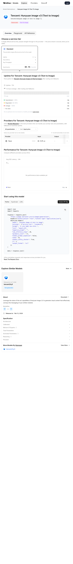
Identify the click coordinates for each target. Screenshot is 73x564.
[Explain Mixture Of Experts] (16, 327)
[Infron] (7, 3)
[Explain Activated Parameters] (18, 333)
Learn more (36, 111)
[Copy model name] (41, 18)
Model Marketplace (9, 9)
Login (67, 3)
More (67, 268)
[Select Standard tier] (20, 58)
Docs (43, 3)
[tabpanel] (36, 195)
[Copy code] (65, 209)
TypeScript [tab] (14, 202)
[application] (36, 175)
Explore (24, 3)
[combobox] (11, 129)
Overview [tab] (8, 33)
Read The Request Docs (11, 259)
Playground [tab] (18, 33)
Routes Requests (13, 123)
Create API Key (63, 202)
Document (64, 297)
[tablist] (19, 33)
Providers (34, 3)
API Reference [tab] (30, 33)
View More (64, 345)
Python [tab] (7, 202)
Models (15, 3)
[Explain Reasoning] (11, 336)
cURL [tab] (21, 202)
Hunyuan (18, 345)
